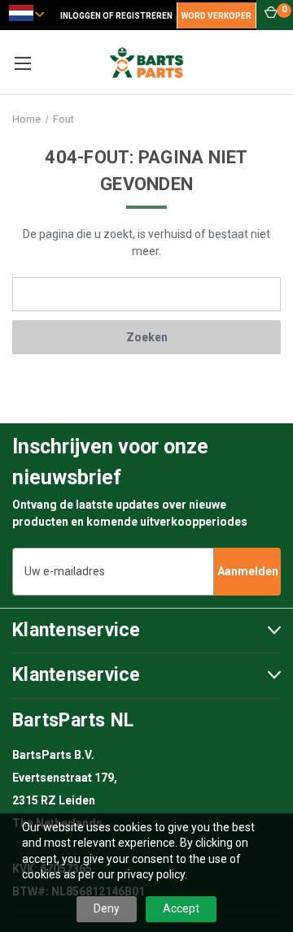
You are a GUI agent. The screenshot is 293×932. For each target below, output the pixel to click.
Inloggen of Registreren (116, 15)
